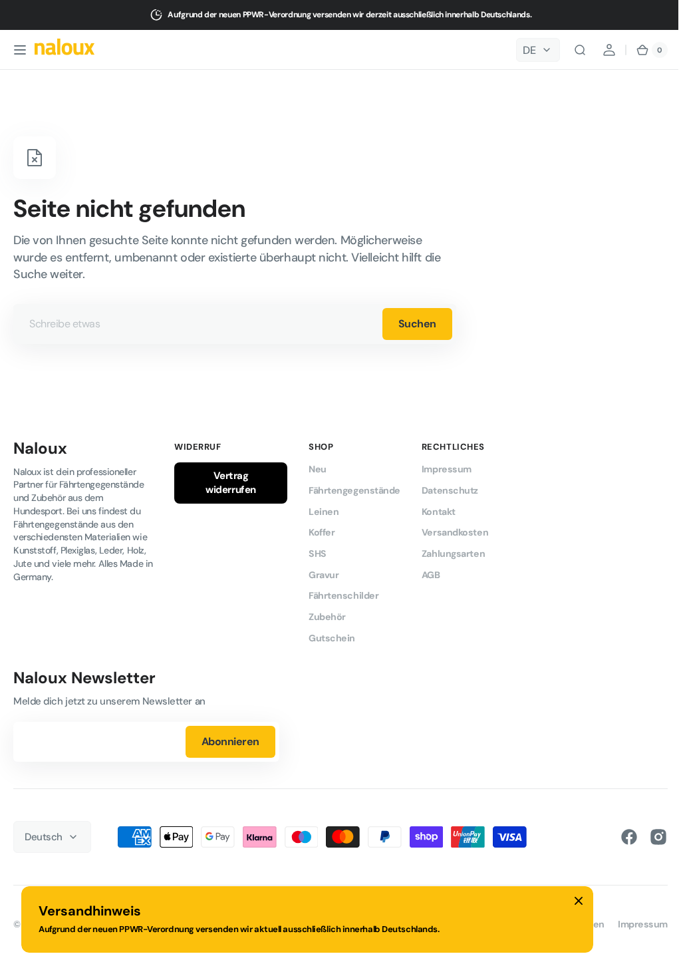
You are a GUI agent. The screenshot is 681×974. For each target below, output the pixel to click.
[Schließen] (578, 900)
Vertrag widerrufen (230, 482)
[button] (20, 50)
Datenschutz (450, 490)
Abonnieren (230, 741)
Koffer (322, 532)
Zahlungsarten (453, 554)
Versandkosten (455, 532)
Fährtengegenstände (354, 490)
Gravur (324, 575)
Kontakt (439, 512)
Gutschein (332, 638)
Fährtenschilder (343, 595)
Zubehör (327, 617)
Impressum (447, 469)
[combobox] (234, 324)
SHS (318, 554)
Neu (318, 469)
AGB (431, 575)
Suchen (417, 324)
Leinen (324, 512)
